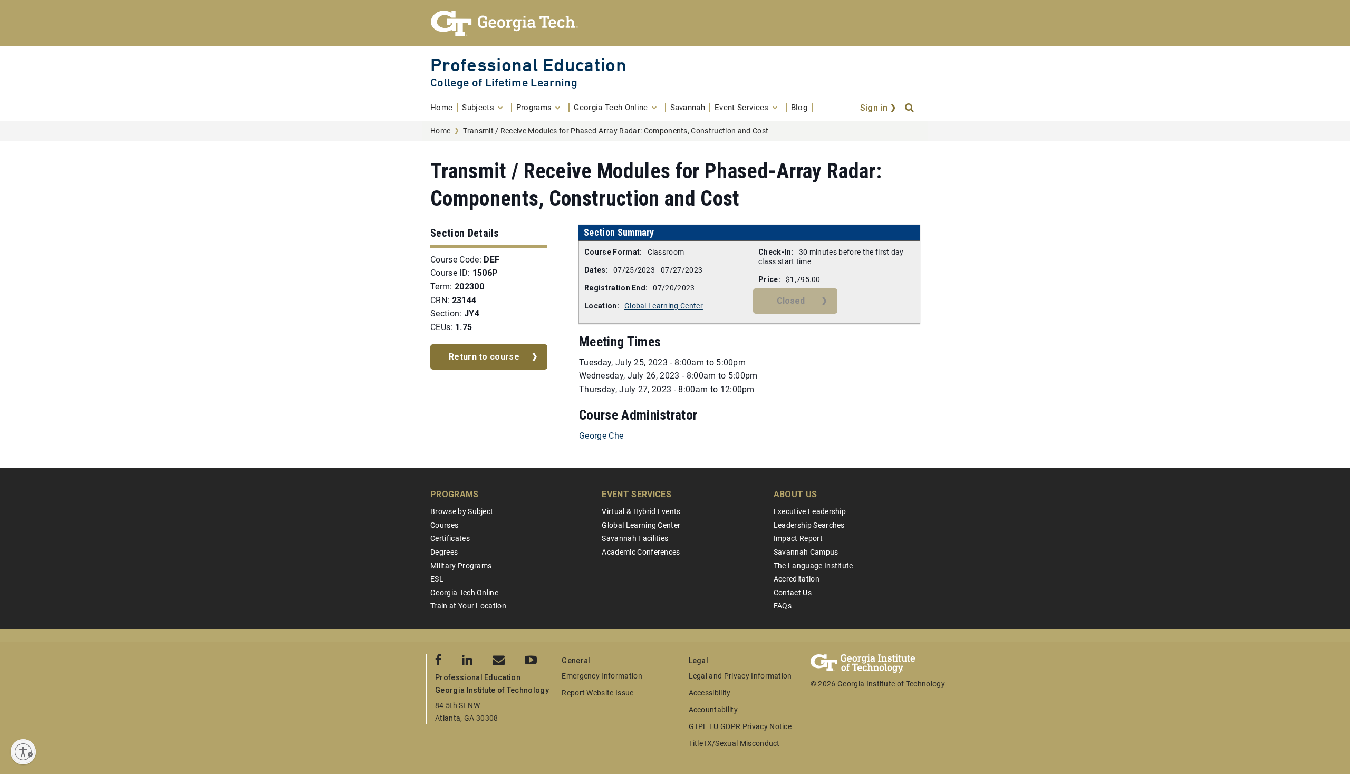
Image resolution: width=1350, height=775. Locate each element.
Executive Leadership (810, 511)
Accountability (713, 709)
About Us (795, 494)
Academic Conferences (641, 552)
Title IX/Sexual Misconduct (734, 743)
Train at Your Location (468, 606)
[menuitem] (444, 107)
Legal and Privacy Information (740, 676)
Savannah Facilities (635, 538)
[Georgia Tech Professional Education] (675, 23)
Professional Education (528, 64)
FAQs (783, 606)
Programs (454, 494)
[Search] (910, 108)
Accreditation (796, 579)
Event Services (636, 494)
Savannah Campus (806, 552)
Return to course (484, 357)
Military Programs (460, 565)
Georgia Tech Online (464, 592)
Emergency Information (602, 676)
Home (440, 131)
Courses (444, 525)
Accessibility (710, 693)
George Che (601, 436)
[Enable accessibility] (23, 751)
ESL (436, 579)
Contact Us (793, 592)
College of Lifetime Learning (503, 82)
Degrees (444, 552)
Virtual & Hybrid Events (641, 511)
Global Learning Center (663, 306)
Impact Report (798, 538)
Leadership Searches (809, 525)
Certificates (450, 538)
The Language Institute (813, 565)
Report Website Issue (597, 693)
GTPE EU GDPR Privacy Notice (740, 726)
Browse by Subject (461, 511)
